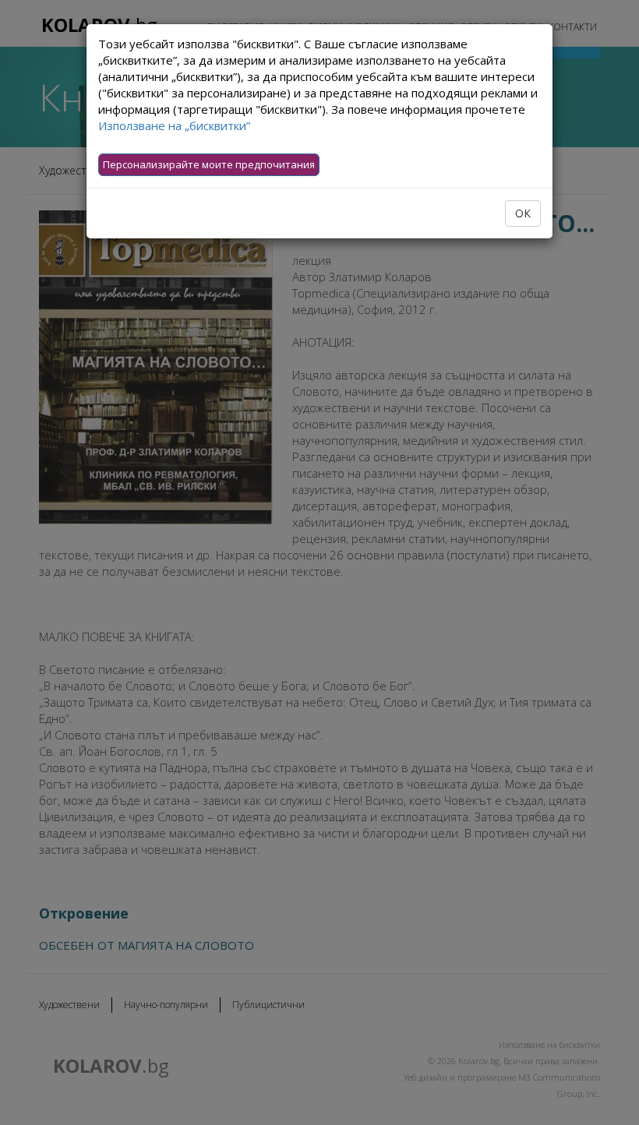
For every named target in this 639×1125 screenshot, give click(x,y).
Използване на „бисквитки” (174, 125)
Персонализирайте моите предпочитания (209, 164)
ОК (523, 213)
